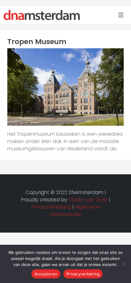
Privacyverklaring (83, 273)
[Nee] (123, 264)
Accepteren (46, 273)
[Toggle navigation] (121, 15)
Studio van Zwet (88, 199)
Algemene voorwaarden (74, 210)
